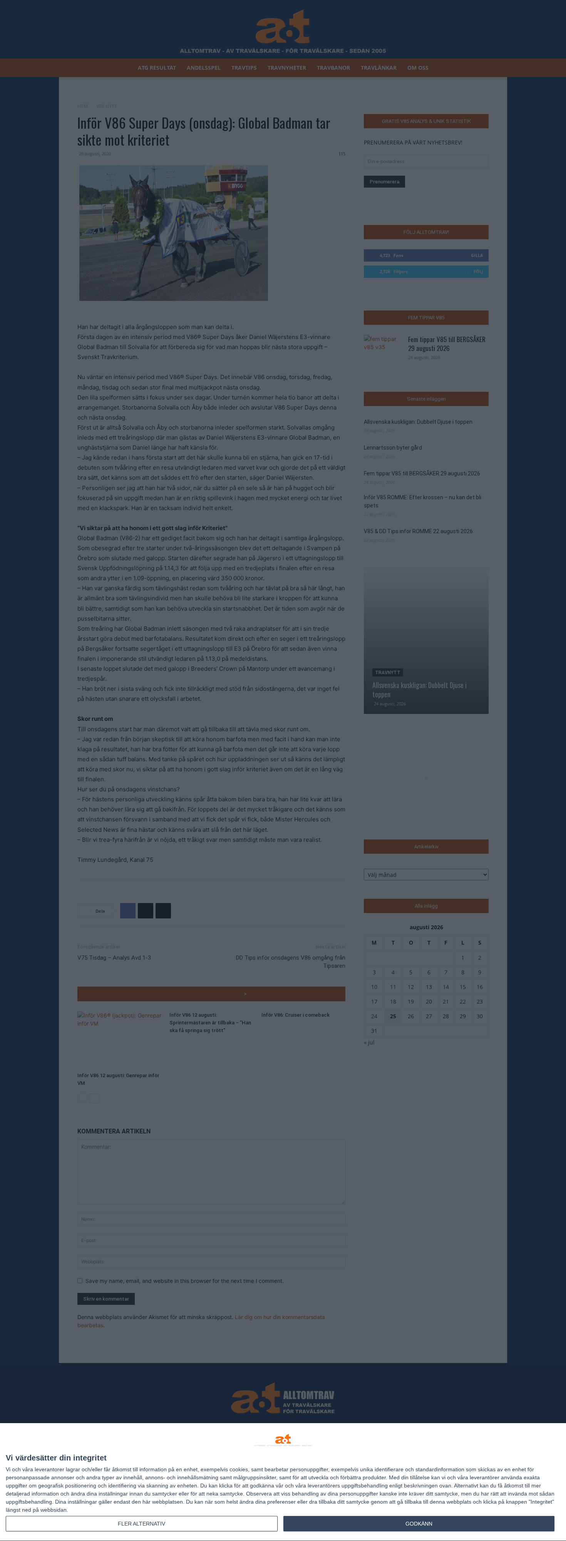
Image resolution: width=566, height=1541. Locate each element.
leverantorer (49, 1469)
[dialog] (283, 1482)
